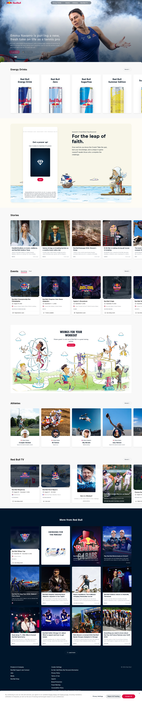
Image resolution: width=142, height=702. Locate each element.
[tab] (24, 271)
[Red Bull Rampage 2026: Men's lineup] (23, 57)
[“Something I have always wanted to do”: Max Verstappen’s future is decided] (21, 57)
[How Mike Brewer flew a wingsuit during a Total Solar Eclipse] (25, 57)
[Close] (139, 693)
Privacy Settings (98, 696)
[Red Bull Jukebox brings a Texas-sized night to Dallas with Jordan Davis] (19, 57)
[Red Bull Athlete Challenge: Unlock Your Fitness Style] (11, 57)
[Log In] (139, 3)
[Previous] (2, 93)
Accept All (128, 696)
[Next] (140, 93)
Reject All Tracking (113, 696)
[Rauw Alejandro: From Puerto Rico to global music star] (13, 57)
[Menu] (3, 2)
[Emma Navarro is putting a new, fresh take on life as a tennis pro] (14, 57)
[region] (71, 696)
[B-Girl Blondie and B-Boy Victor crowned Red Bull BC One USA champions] (16, 57)
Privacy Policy (52, 694)
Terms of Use (64, 694)
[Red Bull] (13, 3)
